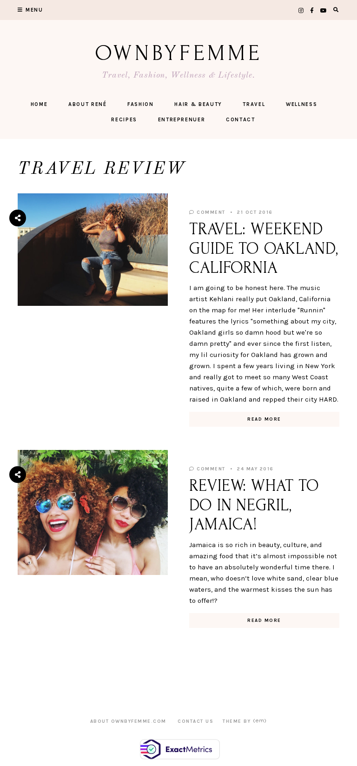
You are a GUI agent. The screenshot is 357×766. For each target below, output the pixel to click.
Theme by (238, 721)
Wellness (301, 104)
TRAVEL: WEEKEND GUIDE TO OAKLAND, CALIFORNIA (263, 248)
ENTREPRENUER (181, 120)
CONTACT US (195, 721)
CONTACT (240, 120)
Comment (210, 212)
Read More (264, 419)
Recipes (124, 120)
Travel (254, 104)
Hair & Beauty (198, 104)
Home (39, 104)
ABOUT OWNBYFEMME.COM (128, 721)
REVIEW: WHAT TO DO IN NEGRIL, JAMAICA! (254, 505)
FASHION (140, 104)
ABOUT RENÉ (87, 104)
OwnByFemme (179, 53)
